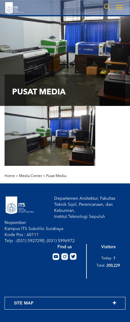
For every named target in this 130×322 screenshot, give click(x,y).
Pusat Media (56, 176)
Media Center (30, 176)
